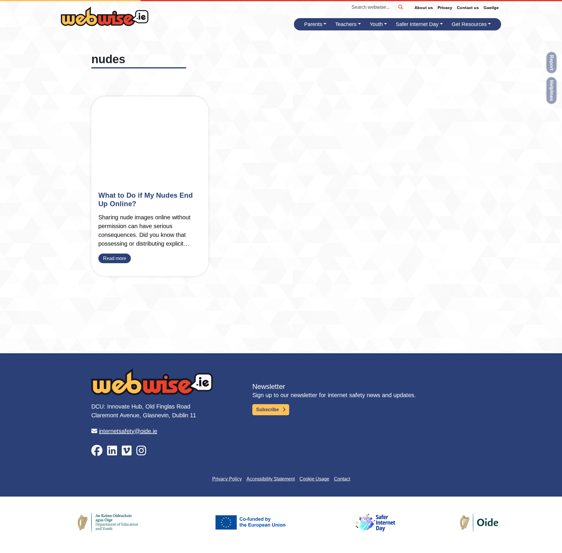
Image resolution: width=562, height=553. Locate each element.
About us (423, 7)
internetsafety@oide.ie (128, 431)
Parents (313, 24)
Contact (342, 478)
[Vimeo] (127, 451)
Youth (376, 24)
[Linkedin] (112, 451)
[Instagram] (141, 451)
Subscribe (268, 409)
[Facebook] (96, 451)
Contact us (468, 7)
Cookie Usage (314, 478)
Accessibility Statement (270, 478)
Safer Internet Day (417, 24)
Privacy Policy (227, 478)
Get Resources (469, 24)
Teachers (346, 24)
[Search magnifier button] (400, 7)
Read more (114, 258)
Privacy (445, 7)
